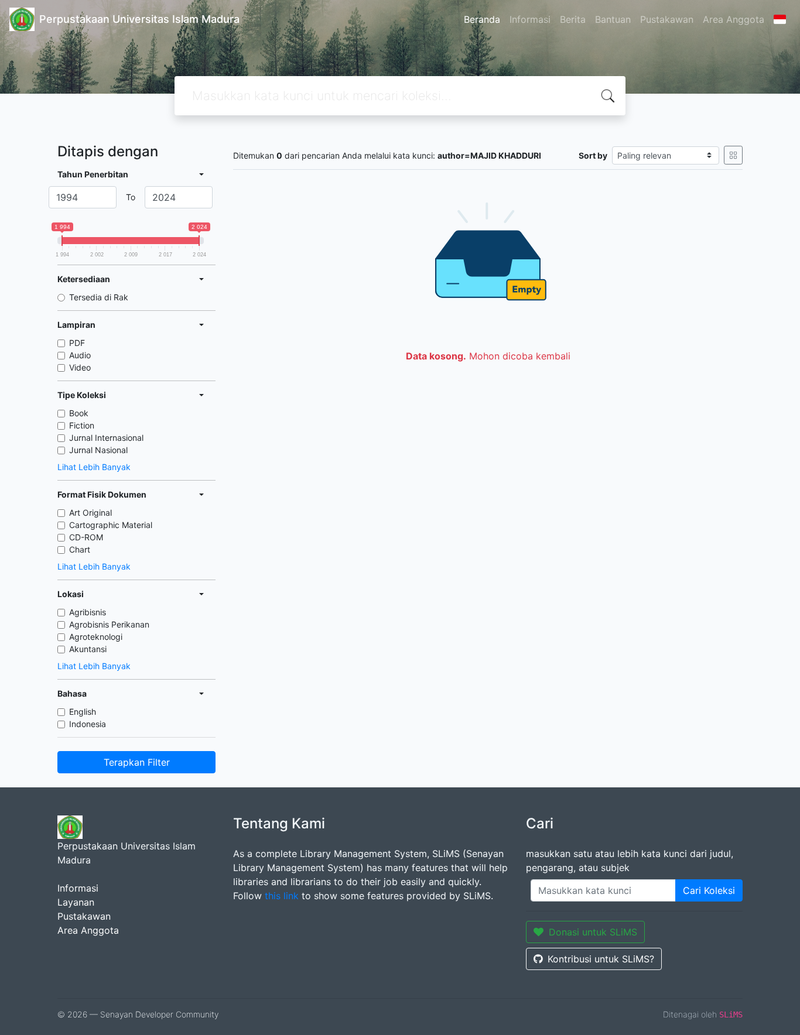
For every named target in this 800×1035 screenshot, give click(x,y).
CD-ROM (86, 537)
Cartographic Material (110, 525)
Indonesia (87, 724)
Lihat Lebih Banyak (94, 467)
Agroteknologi (95, 637)
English (82, 712)
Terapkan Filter (137, 762)
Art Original (90, 513)
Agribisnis (87, 612)
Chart (79, 549)
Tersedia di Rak (98, 297)
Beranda (482, 19)
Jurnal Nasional (98, 450)
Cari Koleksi (709, 890)
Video (80, 367)
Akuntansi (88, 649)
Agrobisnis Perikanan (109, 624)
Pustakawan (666, 19)
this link (282, 896)
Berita (573, 19)
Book (78, 413)
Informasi (530, 19)
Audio (80, 355)
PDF (77, 343)
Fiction (81, 425)
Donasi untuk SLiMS (593, 932)
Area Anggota (733, 19)
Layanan (75, 902)
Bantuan (613, 19)
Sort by (593, 155)
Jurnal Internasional (106, 438)
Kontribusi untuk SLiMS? (601, 959)
